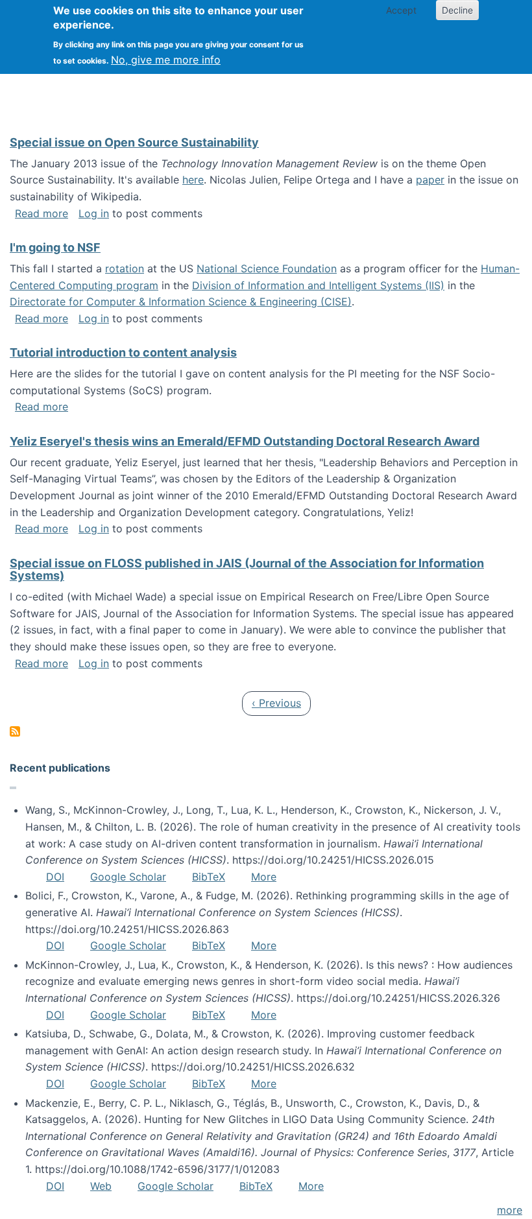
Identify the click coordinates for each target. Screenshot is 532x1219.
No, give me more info (166, 59)
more (509, 1209)
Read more (41, 213)
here (193, 179)
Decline (457, 10)
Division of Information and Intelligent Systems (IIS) (318, 285)
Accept (401, 10)
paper (430, 179)
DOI (55, 876)
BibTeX (208, 876)
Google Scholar (128, 876)
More (263, 876)
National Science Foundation (267, 268)
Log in (94, 213)
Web (101, 1185)
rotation (124, 268)
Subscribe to (15, 731)
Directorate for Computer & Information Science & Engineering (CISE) (181, 301)
